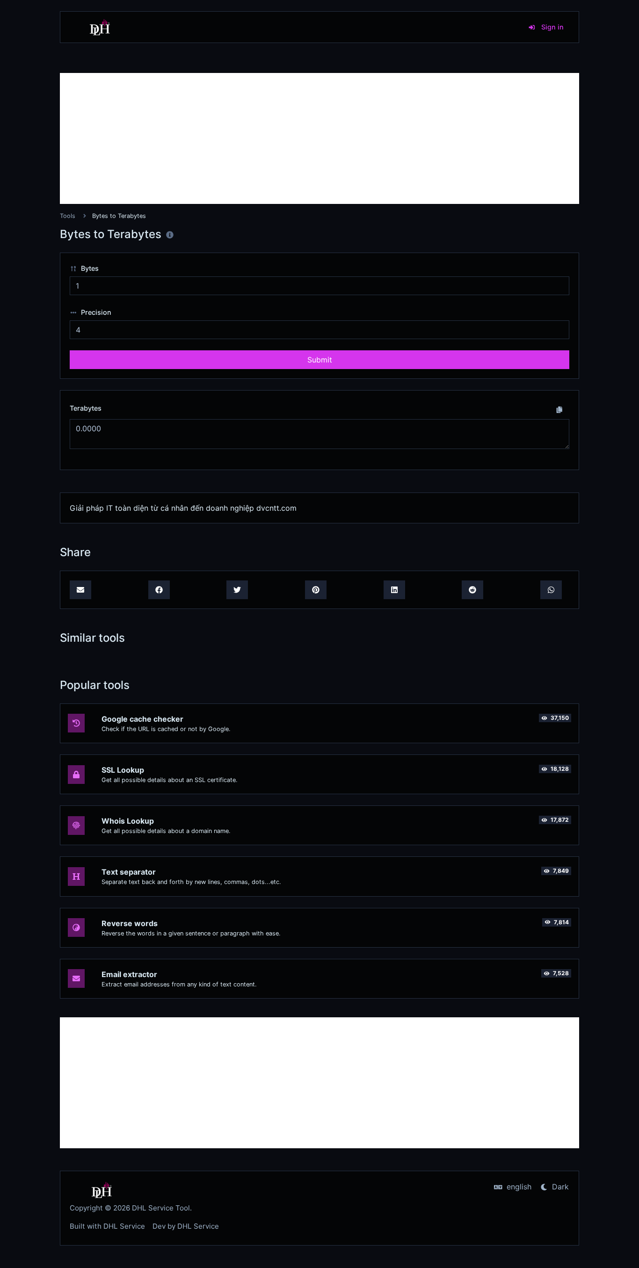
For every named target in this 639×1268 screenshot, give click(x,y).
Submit (319, 359)
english (517, 1186)
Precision (95, 312)
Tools (67, 215)
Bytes (89, 268)
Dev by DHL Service (185, 1226)
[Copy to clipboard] (559, 409)
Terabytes (86, 408)
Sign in (551, 27)
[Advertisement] (319, 138)
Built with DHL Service (107, 1226)
